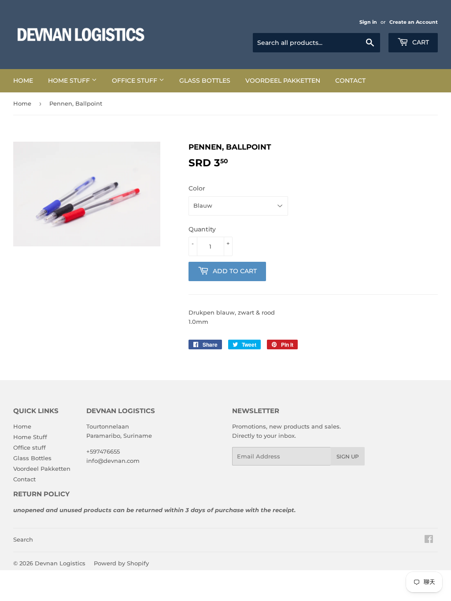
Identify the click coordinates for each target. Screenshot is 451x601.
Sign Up (347, 456)
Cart (419, 42)
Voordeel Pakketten (282, 80)
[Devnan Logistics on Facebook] (428, 540)
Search (23, 539)
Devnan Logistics (60, 563)
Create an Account (413, 22)
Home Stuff (70, 80)
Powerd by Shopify (121, 563)
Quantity (202, 229)
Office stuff (135, 80)
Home (23, 80)
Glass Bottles (204, 80)
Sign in (368, 22)
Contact (350, 80)
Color (197, 188)
